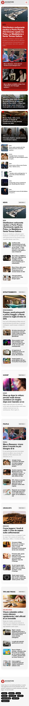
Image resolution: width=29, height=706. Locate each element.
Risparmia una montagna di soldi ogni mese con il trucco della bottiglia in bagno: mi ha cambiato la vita (18, 493)
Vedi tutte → (22, 202)
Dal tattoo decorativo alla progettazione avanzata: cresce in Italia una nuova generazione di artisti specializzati (18, 333)
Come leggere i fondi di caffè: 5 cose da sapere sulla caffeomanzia (13, 530)
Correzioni (20, 695)
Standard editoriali (6, 698)
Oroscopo (7, 508)
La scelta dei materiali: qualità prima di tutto (18, 642)
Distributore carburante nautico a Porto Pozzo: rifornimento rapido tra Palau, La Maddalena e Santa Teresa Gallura (14, 32)
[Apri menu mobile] (26, 2)
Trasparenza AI (5, 701)
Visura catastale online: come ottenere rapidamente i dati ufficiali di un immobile (14, 615)
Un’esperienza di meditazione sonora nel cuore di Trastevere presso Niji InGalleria (18, 352)
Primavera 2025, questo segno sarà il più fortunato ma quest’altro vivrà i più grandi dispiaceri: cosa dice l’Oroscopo (18, 557)
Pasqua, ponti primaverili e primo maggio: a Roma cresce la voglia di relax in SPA (14, 315)
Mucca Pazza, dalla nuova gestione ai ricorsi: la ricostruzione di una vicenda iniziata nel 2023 (19, 269)
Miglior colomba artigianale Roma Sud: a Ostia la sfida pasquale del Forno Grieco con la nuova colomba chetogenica (19, 633)
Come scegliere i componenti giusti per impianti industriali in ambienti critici (18, 663)
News (4, 24)
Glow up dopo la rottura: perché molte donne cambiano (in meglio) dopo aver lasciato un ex (13, 398)
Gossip (6, 375)
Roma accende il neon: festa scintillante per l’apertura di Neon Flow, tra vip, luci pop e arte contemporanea (18, 343)
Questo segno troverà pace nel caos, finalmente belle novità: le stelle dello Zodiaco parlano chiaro (19, 577)
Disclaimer (4, 695)
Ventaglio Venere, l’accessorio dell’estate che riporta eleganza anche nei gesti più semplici (18, 463)
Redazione (11, 693)
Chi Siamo (4, 693)
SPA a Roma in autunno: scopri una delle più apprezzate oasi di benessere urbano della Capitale (18, 483)
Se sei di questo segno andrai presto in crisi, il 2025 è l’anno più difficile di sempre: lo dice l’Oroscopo (18, 568)
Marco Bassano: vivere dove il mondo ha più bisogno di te (13, 446)
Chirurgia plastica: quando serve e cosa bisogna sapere (17, 277)
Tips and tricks (9, 592)
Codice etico (15, 698)
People (6, 424)
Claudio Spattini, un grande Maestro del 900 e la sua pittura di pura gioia (19, 360)
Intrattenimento (9, 292)
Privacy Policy (12, 695)
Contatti (18, 693)
